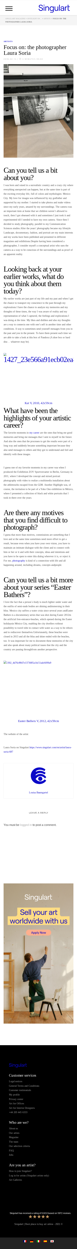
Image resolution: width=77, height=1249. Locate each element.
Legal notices (15, 1081)
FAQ (11, 1150)
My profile (14, 1094)
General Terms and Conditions (24, 1086)
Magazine (13, 1137)
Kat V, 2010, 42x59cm (38, 403)
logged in (26, 824)
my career (34, 432)
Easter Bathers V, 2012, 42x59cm (38, 721)
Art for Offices (16, 1103)
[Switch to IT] (38, 1241)
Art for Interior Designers (22, 1108)
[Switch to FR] (24, 1241)
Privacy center (16, 1099)
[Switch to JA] (52, 1241)
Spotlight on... (34, 19)
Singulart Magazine (15, 19)
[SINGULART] (54, 8)
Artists (47, 19)
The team (13, 1141)
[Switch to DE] (31, 1241)
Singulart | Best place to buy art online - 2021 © (38, 1224)
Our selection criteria (19, 1146)
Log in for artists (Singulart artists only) (29, 1175)
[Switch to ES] (45, 1241)
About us (13, 1128)
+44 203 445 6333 (18, 1112)
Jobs (11, 1155)
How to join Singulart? (20, 1171)
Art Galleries (15, 1180)
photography (18, 560)
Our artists (14, 1133)
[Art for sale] (38, 1065)
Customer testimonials (20, 1090)
